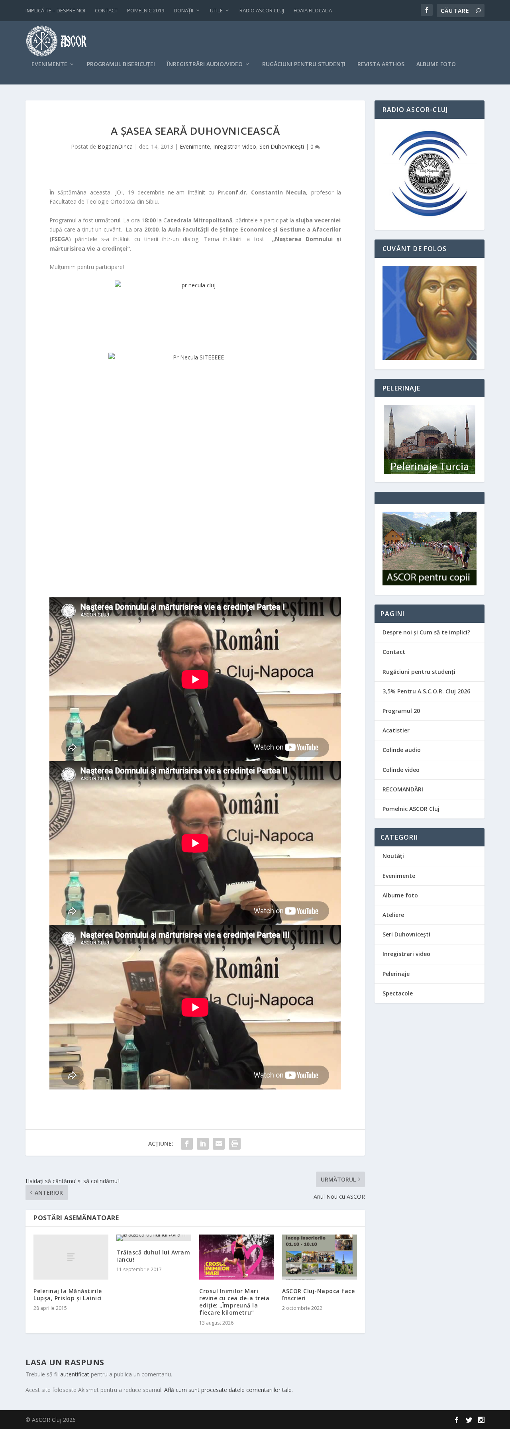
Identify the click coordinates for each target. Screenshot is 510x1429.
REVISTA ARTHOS (380, 64)
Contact (393, 652)
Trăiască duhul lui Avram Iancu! (153, 1255)
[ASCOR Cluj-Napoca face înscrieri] (319, 1257)
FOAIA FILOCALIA (313, 10)
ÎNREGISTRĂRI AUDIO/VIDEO (205, 64)
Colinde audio (401, 750)
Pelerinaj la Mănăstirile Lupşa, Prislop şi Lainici (67, 1294)
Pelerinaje (396, 974)
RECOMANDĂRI (402, 789)
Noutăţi (393, 856)
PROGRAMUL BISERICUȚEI (121, 64)
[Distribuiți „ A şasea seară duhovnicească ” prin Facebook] (187, 1144)
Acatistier (396, 730)
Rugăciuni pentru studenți (418, 671)
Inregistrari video (234, 146)
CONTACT (106, 10)
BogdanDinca (115, 146)
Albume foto (400, 895)
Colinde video (401, 769)
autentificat (74, 1374)
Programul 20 (401, 710)
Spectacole (397, 993)
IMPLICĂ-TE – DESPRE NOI (55, 10)
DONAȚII (183, 10)
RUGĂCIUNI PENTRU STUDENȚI (303, 64)
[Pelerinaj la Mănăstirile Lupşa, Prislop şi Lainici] (70, 1257)
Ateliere (393, 915)
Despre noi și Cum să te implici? (426, 632)
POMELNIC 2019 (145, 10)
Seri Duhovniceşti (281, 146)
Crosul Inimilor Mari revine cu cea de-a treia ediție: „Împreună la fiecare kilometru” (234, 1302)
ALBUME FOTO (436, 64)
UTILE (216, 10)
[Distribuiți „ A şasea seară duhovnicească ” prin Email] (219, 1144)
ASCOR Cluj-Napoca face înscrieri (318, 1294)
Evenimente (195, 146)
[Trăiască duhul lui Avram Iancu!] (153, 1238)
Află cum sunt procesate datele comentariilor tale (228, 1390)
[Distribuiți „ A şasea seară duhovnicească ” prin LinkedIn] (203, 1144)
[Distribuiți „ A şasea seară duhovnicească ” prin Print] (235, 1144)
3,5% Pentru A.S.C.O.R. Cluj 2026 (426, 691)
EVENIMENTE (49, 64)
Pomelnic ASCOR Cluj (410, 809)
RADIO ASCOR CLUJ (261, 10)
